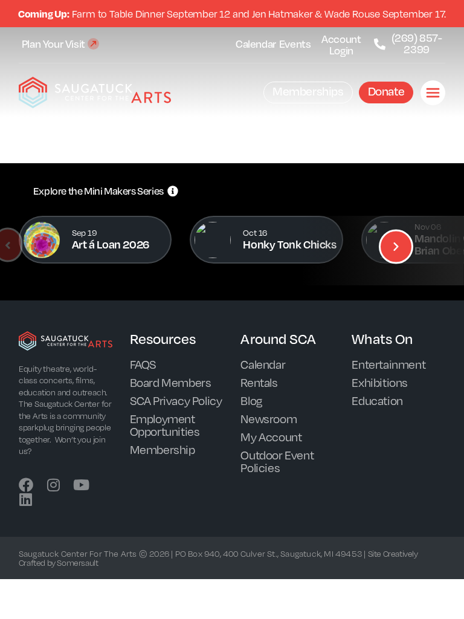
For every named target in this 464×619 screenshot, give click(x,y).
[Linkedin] (26, 499)
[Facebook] (26, 485)
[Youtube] (81, 485)
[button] (396, 246)
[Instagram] (54, 485)
